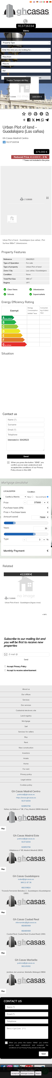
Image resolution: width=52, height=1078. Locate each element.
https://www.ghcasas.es (26, 797)
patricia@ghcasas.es (26, 794)
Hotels (26, 758)
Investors (26, 753)
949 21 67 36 (26, 882)
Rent (26, 742)
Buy (26, 737)
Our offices (26, 694)
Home (26, 764)
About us (26, 689)
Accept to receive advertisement (21, 670)
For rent (26, 769)
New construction (26, 748)
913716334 (26, 801)
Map (3, 829)
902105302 (26, 966)
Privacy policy (26, 774)
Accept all (15, 1073)
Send (26, 456)
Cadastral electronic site (26, 710)
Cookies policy (26, 785)
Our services (26, 705)
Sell (26, 726)
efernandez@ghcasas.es (26, 922)
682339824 (26, 887)
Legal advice (26, 779)
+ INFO (44, 614)
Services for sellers (26, 732)
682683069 (26, 926)
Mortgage (26, 721)
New (29, 497)
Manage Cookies (27, 1073)
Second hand (41, 497)
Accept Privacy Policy (16, 666)
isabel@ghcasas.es (26, 879)
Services (26, 700)
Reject (38, 1073)
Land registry (26, 716)
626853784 (26, 806)
